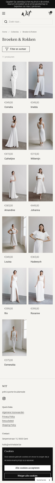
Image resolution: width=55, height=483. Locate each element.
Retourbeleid (8, 421)
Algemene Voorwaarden (13, 412)
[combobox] (43, 480)
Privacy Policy (8, 416)
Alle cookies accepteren (27, 468)
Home (4, 32)
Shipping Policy (9, 425)
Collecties (15, 32)
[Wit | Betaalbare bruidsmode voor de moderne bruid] (27, 13)
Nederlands (41, 480)
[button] (50, 13)
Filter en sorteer (18, 49)
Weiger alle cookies (27, 475)
